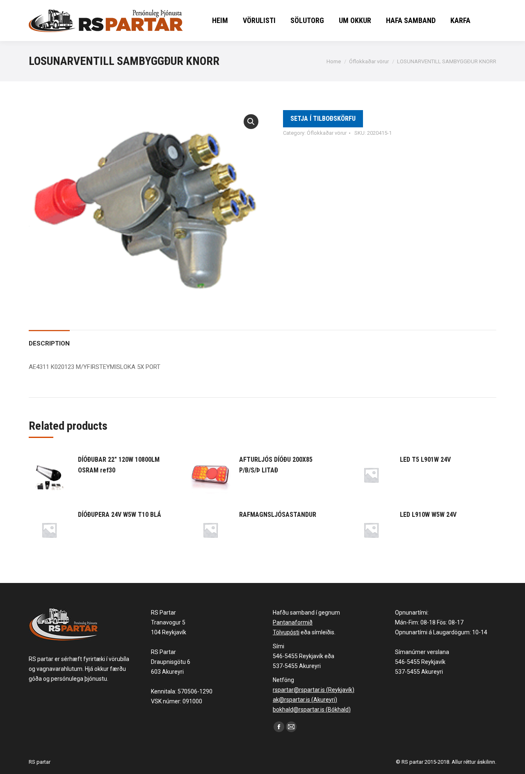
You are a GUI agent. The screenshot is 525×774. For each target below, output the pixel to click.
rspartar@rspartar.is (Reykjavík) (313, 689)
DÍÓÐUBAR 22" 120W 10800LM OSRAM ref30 (119, 465)
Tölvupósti (286, 632)
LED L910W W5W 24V (428, 514)
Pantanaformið (293, 622)
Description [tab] (49, 343)
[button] (251, 121)
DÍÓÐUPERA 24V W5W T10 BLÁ (119, 514)
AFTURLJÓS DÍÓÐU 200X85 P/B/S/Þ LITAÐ (276, 465)
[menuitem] (220, 20)
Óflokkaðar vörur (327, 133)
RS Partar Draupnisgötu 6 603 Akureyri (170, 662)
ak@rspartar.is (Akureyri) (305, 699)
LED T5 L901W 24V (425, 459)
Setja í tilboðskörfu (323, 118)
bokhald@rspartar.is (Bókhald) (312, 709)
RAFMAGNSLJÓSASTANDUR (277, 514)
